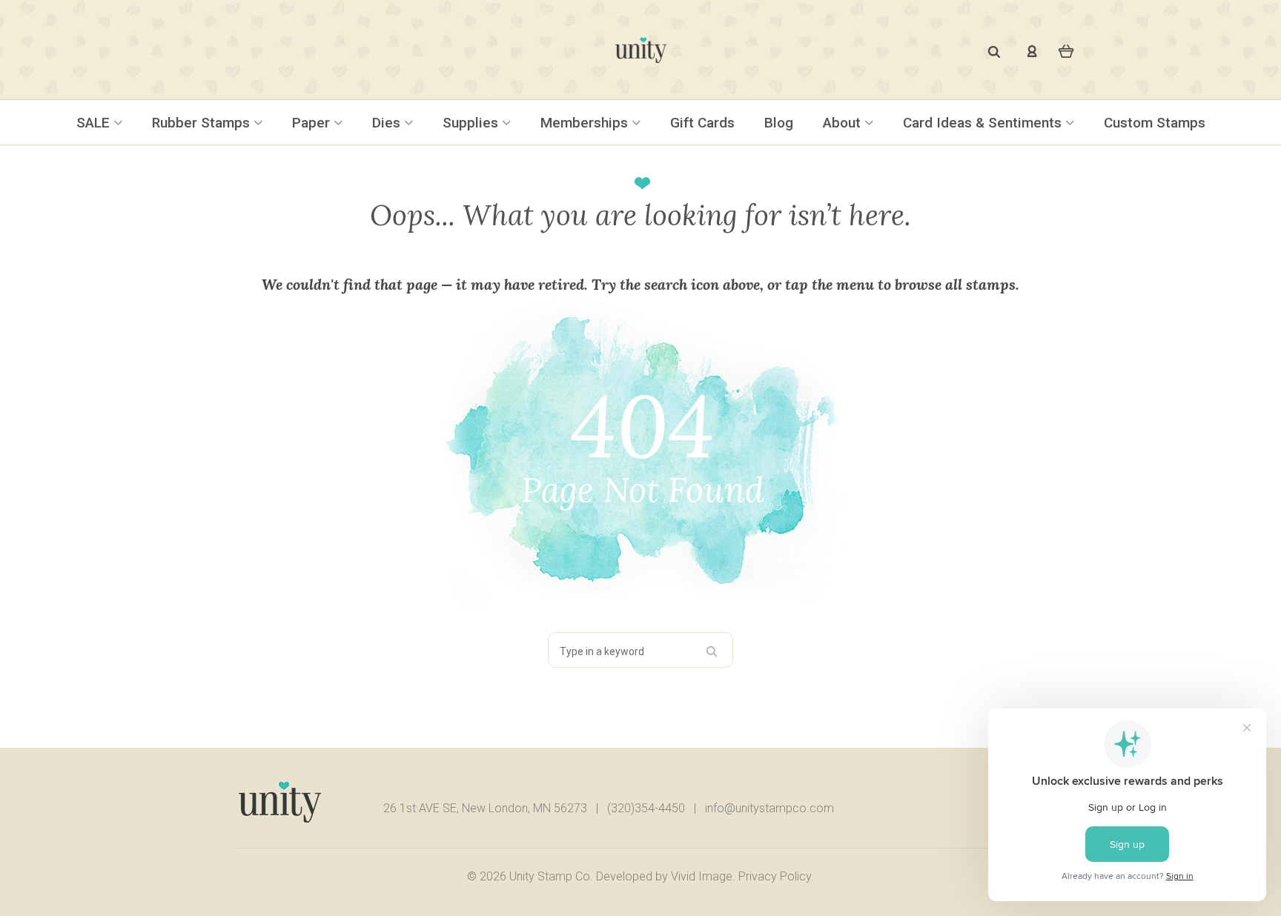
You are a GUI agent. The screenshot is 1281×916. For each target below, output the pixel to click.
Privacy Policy (774, 876)
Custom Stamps (1154, 122)
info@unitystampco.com (769, 808)
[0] (1066, 50)
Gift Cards (702, 122)
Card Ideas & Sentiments (984, 122)
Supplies (472, 122)
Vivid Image (701, 876)
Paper (313, 122)
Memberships (586, 122)
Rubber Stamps (203, 122)
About (843, 122)
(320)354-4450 (646, 808)
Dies (388, 122)
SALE (94, 122)
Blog (778, 122)
